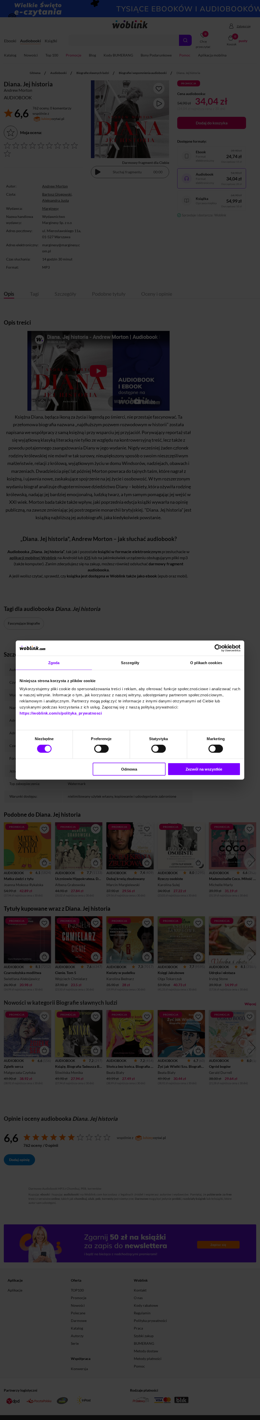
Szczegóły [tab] (130, 663)
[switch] (101, 749)
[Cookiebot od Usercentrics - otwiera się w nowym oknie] (218, 648)
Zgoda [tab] (54, 663)
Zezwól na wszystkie (204, 769)
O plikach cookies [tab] (206, 663)
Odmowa (129, 769)
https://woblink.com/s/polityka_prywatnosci (61, 713)
